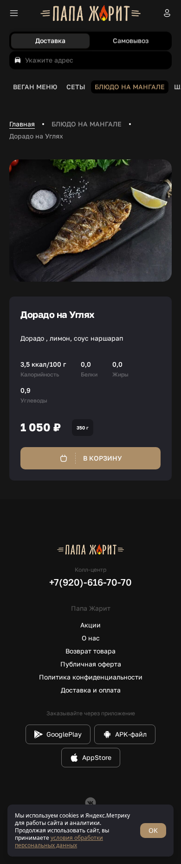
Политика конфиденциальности (90, 677)
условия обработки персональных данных (59, 841)
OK (153, 830)
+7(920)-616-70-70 (90, 581)
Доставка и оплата (91, 690)
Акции (90, 625)
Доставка (50, 41)
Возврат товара (90, 651)
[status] (90, 831)
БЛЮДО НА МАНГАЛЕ (87, 124)
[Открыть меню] (14, 13)
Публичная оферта (90, 664)
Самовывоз (131, 41)
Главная (22, 124)
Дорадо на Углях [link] (36, 136)
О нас (91, 638)
